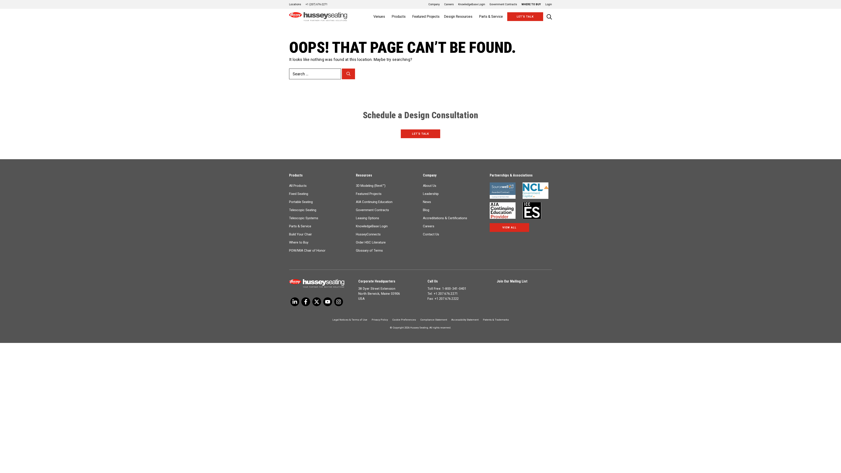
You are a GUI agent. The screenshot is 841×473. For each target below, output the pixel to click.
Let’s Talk (525, 16)
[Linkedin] (327, 301)
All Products (298, 186)
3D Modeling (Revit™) (370, 186)
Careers (449, 4)
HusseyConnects (368, 234)
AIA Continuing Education (374, 202)
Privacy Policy (380, 319)
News (427, 202)
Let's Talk (420, 133)
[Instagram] (338, 301)
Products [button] (399, 16)
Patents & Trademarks (496, 319)
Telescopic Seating (302, 210)
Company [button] (434, 4)
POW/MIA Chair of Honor (307, 250)
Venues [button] (379, 16)
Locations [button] (295, 4)
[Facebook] (305, 301)
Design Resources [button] (458, 16)
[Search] (348, 74)
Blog (426, 210)
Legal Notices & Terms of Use (349, 319)
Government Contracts (503, 4)
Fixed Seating (298, 194)
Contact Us (431, 234)
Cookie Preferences (404, 319)
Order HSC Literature (371, 242)
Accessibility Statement (465, 319)
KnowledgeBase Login (471, 4)
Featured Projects (426, 16)
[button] (546, 4)
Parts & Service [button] (491, 16)
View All (509, 227)
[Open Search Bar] (549, 17)
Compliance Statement (433, 319)
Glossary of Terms (369, 250)
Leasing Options (367, 218)
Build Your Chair (300, 234)
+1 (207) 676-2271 (317, 4)
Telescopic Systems (303, 218)
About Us (429, 186)
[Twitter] (294, 301)
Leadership (431, 194)
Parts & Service (300, 226)
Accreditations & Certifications (445, 218)
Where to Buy (531, 4)
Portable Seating (301, 202)
